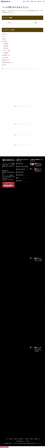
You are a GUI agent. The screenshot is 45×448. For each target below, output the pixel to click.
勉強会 (4, 38)
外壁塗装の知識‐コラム (8, 62)
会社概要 (10, 438)
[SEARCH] (43, 1)
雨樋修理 (6, 52)
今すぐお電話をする (4, 447)
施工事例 (32, 1)
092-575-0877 (11, 179)
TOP (7, 438)
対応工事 (24, 1)
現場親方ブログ (6, 60)
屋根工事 (6, 48)
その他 (4, 64)
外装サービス (6, 34)
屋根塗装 (6, 45)
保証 (35, 1)
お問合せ (27, 441)
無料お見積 (19, 180)
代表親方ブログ (6, 55)
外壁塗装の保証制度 (21, 169)
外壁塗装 (6, 43)
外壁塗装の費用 (20, 172)
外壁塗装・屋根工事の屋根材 (22, 166)
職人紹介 (28, 1)
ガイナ (4, 36)
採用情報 (26, 438)
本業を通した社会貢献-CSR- (19, 438)
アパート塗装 (7, 50)
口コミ (18, 177)
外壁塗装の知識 (20, 174)
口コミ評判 (5, 57)
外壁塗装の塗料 (20, 163)
